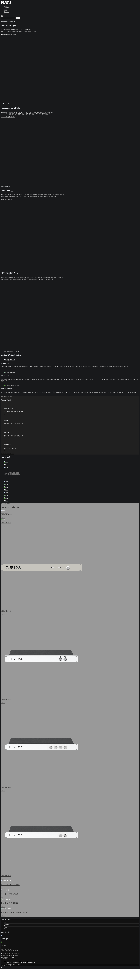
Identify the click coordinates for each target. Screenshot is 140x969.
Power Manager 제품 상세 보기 (9, 34)
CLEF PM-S (6, 611)
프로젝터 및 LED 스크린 (6, 388)
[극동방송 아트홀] (4, 451)
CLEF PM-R (6, 523)
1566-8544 (5, 958)
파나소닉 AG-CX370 (9, 894)
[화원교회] (4, 426)
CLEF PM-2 (6, 876)
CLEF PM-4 (6, 787)
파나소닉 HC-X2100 (9, 903)
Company (6, 7)
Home (5, 6)
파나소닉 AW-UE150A (10, 885)
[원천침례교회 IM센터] (4, 414)
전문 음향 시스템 (5, 363)
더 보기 (3, 517)
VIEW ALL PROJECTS (7, 453)
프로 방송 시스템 (5, 375)
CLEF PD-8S (6, 514)
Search (18, 18)
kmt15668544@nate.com (8, 957)
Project (5, 9)
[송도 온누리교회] (4, 438)
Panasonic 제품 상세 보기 (8, 117)
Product (6, 10)
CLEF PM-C (6, 699)
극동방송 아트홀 (8, 444)
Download (6, 12)
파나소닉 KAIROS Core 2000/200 (15, 912)
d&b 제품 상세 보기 (6, 199)
